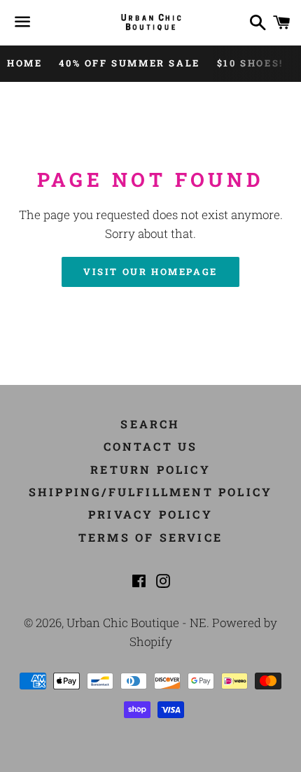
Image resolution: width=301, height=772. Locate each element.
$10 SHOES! (250, 63)
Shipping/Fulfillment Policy (150, 491)
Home (24, 63)
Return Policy (150, 469)
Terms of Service (150, 537)
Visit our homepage (150, 271)
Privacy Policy (150, 514)
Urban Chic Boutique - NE (136, 623)
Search (150, 423)
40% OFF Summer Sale (129, 63)
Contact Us (151, 446)
